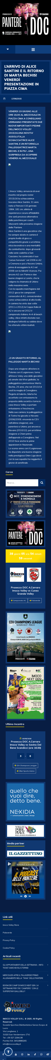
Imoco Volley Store (11, 925)
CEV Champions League (26, 765)
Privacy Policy (9, 940)
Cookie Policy (9, 948)
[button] (8, 1052)
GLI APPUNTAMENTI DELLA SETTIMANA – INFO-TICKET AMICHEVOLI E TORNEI (23, 966)
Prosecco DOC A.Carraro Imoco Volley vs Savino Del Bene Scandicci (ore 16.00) (25, 744)
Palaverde (35, 600)
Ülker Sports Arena (26, 771)
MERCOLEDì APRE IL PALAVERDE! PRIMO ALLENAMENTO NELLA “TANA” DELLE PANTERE (23, 976)
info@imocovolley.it (12, 1044)
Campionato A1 (19, 600)
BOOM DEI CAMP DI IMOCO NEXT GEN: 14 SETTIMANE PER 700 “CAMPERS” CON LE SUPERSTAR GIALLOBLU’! (21, 988)
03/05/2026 (26, 739)
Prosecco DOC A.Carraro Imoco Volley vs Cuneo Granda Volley (25, 590)
